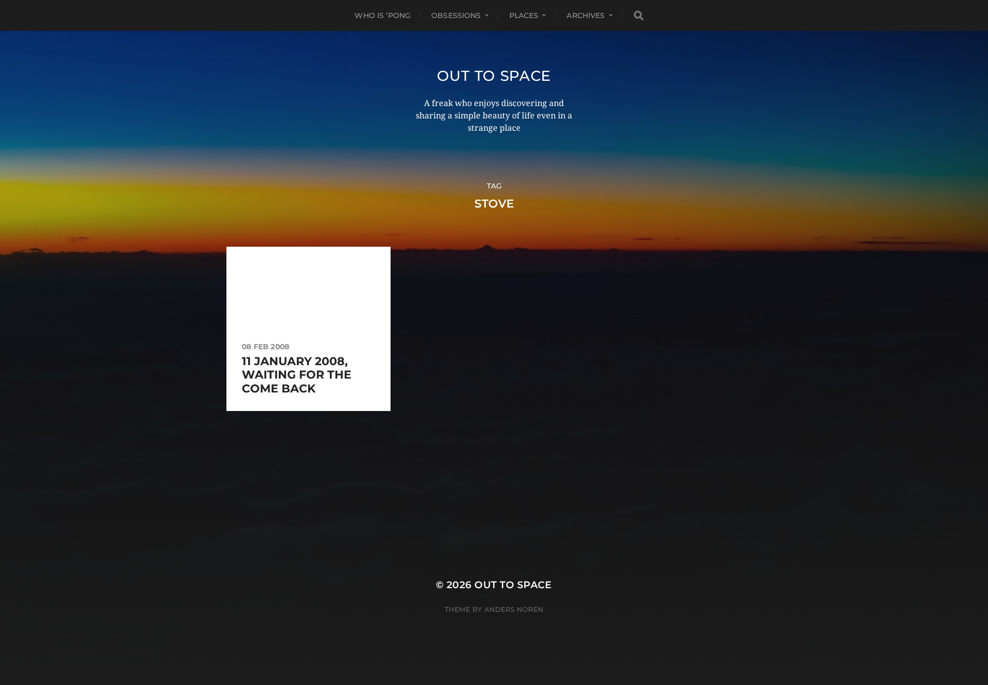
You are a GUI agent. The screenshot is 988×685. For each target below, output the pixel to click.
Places (524, 15)
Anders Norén (513, 609)
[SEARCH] (638, 16)
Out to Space (494, 75)
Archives (586, 15)
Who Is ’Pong (383, 15)
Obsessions (456, 15)
